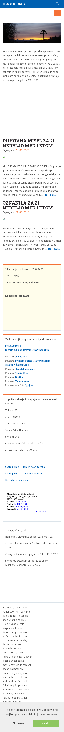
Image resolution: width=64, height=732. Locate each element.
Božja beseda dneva (16, 480)
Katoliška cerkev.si (25, 369)
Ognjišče (29, 385)
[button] (57, 3)
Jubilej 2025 (21, 356)
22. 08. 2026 (22, 150)
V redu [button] (45, 723)
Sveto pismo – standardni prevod (23, 473)
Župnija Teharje (16, 3)
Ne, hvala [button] (18, 723)
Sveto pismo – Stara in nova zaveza (25, 466)
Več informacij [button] (49, 714)
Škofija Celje (21, 373)
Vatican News (22, 381)
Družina (19, 377)
